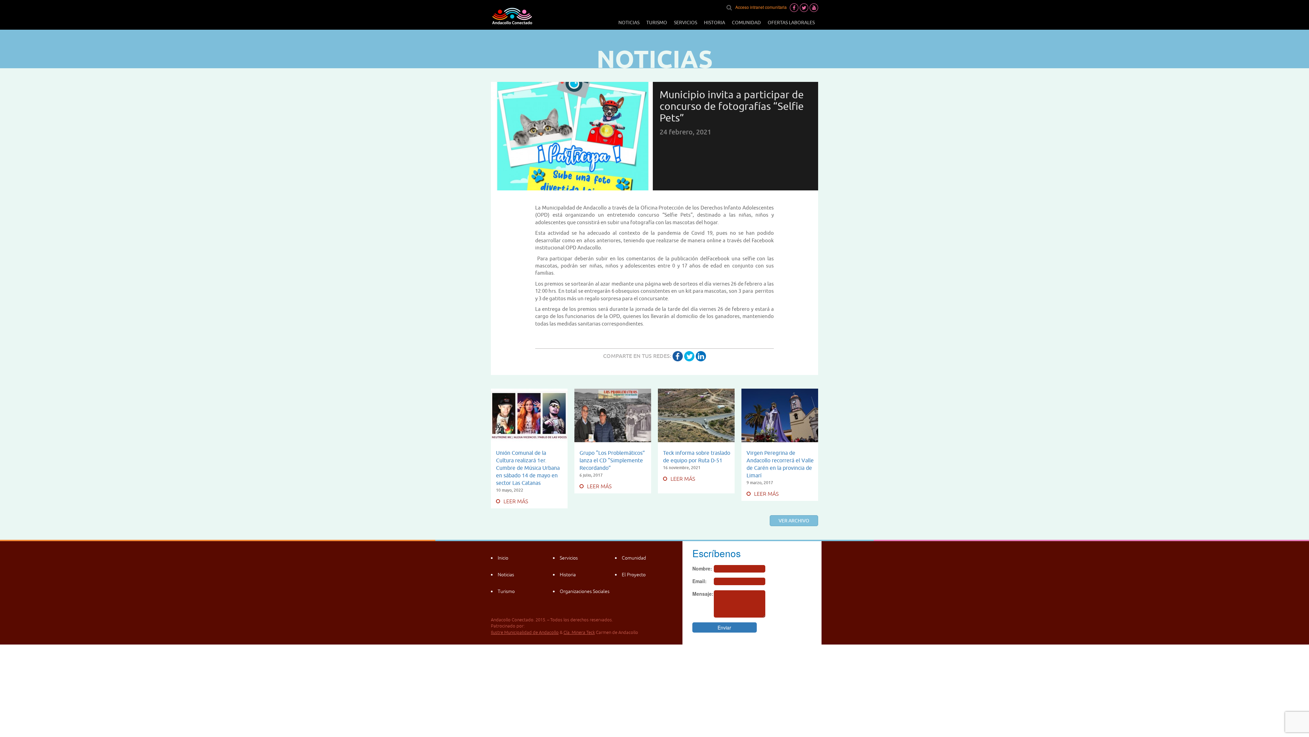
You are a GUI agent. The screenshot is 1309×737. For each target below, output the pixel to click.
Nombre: (702, 568)
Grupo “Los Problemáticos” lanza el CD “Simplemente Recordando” (612, 460)
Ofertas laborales (791, 22)
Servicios (685, 22)
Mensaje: (702, 593)
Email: (699, 581)
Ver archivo (794, 520)
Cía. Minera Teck (579, 632)
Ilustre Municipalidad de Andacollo (525, 632)
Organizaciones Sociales (585, 591)
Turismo (656, 22)
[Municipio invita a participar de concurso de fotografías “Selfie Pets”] (678, 355)
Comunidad (746, 22)
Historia (714, 22)
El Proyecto (634, 574)
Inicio (503, 558)
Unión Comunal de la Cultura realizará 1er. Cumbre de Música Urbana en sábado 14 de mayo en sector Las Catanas (528, 468)
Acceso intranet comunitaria (761, 7)
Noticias (629, 22)
